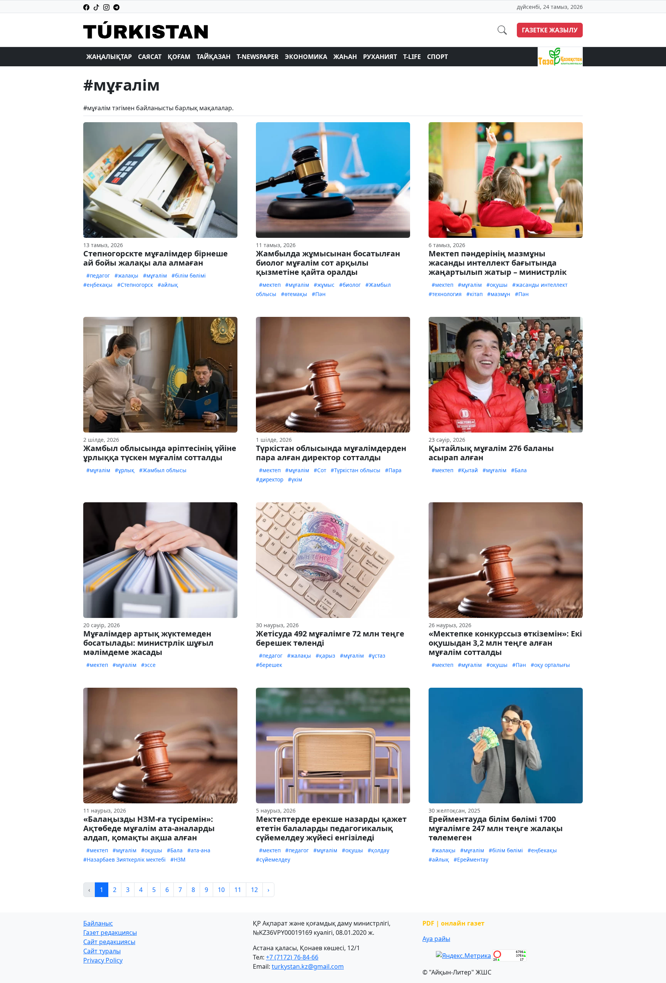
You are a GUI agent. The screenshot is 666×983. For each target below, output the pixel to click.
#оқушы (497, 284)
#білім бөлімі (189, 275)
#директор (269, 479)
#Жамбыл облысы (163, 470)
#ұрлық (125, 470)
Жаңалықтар (109, 56)
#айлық (168, 284)
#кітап (474, 294)
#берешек (269, 664)
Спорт (437, 56)
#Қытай (468, 470)
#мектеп (270, 284)
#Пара (393, 470)
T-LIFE (412, 56)
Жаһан (345, 56)
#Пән (319, 294)
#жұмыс (324, 284)
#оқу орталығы (550, 664)
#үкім (295, 479)
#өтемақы (294, 294)
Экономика (306, 56)
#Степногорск (135, 284)
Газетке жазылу (550, 30)
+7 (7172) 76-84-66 (292, 957)
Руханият (380, 56)
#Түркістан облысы (355, 470)
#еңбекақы (98, 284)
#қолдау (378, 850)
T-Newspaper (258, 56)
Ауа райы (436, 938)
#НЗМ (177, 859)
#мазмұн (498, 294)
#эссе (148, 664)
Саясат (149, 56)
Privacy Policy (103, 960)
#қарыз (325, 655)
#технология (445, 294)
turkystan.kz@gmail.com (308, 966)
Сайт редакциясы (109, 942)
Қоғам (179, 56)
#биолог (350, 284)
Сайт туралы (102, 951)
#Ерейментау (471, 859)
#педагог (98, 275)
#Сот (320, 470)
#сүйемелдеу (273, 859)
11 (237, 889)
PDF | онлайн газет (453, 923)
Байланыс (98, 923)
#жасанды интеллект (539, 284)
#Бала (519, 470)
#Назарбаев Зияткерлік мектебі (124, 859)
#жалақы (126, 275)
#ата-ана (198, 850)
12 (254, 889)
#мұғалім (155, 275)
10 (221, 889)
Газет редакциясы (110, 932)
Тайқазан (213, 56)
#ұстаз (376, 655)
